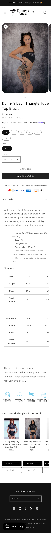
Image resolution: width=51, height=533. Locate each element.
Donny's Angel (15, 519)
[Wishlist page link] (39, 12)
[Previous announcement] (5, 3)
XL (38, 132)
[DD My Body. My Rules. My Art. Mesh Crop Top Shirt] (12, 428)
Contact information (27, 527)
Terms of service (26, 523)
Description (8, 199)
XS (6, 132)
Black (7, 148)
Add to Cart (11, 470)
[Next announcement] (46, 3)
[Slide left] (20, 98)
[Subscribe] (38, 499)
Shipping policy (39, 523)
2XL (6, 138)
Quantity (5, 154)
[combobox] (12, 463)
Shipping (4, 118)
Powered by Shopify (27, 519)
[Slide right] (31, 98)
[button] (5, 12)
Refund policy (41, 519)
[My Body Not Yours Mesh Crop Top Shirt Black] (32, 428)
